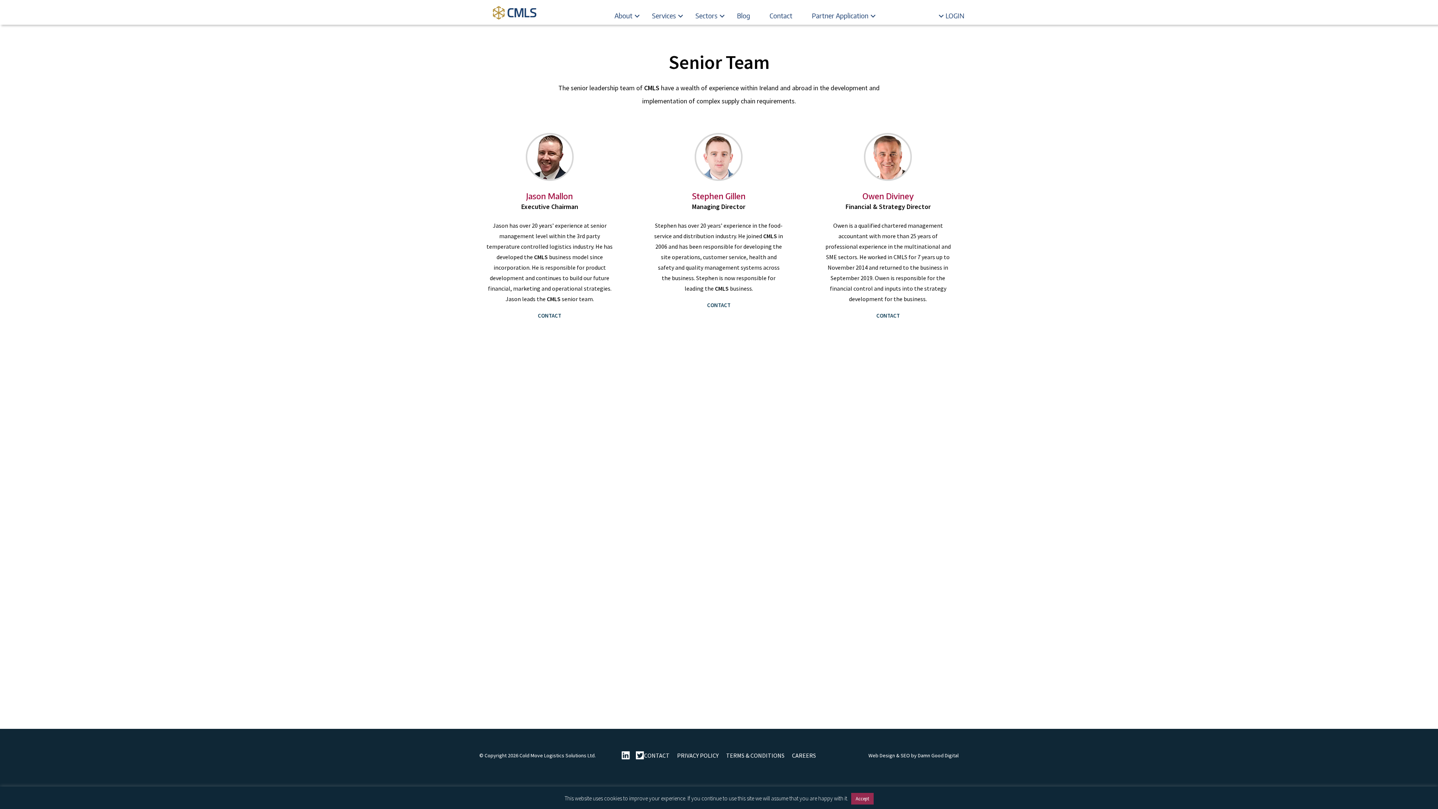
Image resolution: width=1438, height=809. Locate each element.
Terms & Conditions (755, 755)
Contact (781, 15)
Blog (743, 15)
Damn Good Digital (938, 755)
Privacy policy (698, 755)
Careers (804, 755)
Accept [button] (862, 799)
